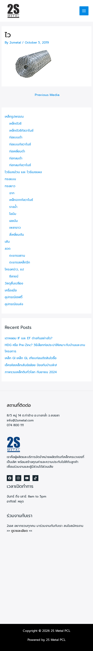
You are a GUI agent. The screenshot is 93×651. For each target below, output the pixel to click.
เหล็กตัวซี (15, 123)
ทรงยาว (10, 186)
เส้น (7, 241)
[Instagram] (18, 478)
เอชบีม (13, 221)
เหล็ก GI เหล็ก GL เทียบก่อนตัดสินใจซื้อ (30, 358)
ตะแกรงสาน (17, 255)
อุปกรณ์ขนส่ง (14, 304)
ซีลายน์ (13, 276)
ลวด (7, 248)
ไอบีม (12, 214)
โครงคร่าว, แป (14, 269)
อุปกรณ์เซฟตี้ (13, 297)
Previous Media (47, 94)
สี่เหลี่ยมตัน (16, 234)
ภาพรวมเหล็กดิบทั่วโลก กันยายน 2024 (31, 372)
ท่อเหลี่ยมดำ (17, 151)
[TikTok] (35, 478)
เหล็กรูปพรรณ (14, 116)
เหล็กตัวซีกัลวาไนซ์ (21, 130)
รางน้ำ (13, 207)
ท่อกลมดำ (15, 158)
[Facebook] (10, 478)
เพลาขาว (15, 227)
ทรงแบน (10, 179)
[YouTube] (27, 478)
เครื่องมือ (11, 290)
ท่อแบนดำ (15, 137)
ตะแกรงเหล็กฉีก (19, 262)
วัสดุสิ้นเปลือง (14, 283)
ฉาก (11, 193)
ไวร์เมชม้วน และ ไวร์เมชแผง (23, 172)
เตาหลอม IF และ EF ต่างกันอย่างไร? (28, 338)
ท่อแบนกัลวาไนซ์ (20, 144)
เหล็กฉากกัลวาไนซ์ (21, 200)
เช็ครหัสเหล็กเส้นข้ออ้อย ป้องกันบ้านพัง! (31, 365)
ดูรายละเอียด (19, 530)
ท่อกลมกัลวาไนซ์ (20, 165)
